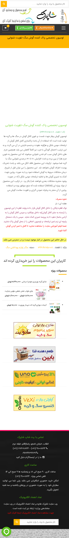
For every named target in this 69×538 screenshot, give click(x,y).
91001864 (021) (38, 448)
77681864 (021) (21, 448)
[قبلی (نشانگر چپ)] (67, 536)
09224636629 (46, 28)
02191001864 (25, 28)
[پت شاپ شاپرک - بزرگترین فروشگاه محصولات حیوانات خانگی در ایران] (34, 16)
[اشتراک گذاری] (61, 531)
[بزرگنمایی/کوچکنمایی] (67, 531)
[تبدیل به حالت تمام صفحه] (64, 531)
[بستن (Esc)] (58, 531)
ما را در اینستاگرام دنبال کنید (28, 457)
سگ (26, 248)
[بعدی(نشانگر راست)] (64, 536)
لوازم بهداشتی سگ (14, 248)
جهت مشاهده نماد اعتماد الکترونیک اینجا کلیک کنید (30, 513)
